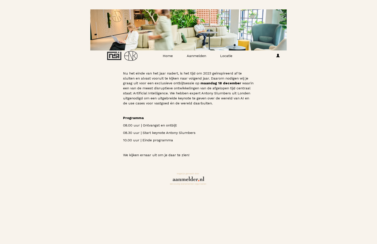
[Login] (278, 55)
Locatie (226, 56)
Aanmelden (196, 56)
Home (168, 56)
